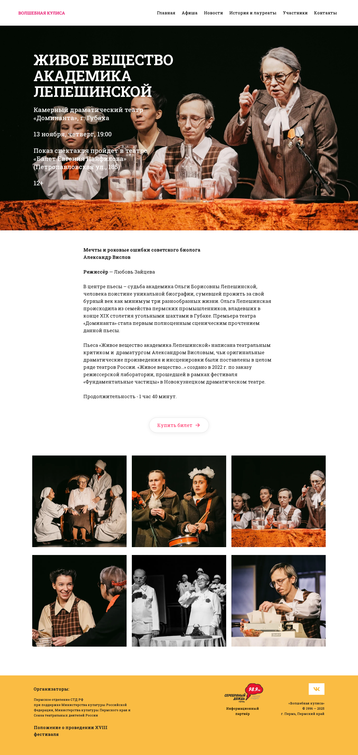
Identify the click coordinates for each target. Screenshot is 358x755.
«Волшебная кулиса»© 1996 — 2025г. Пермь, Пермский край (302, 708)
